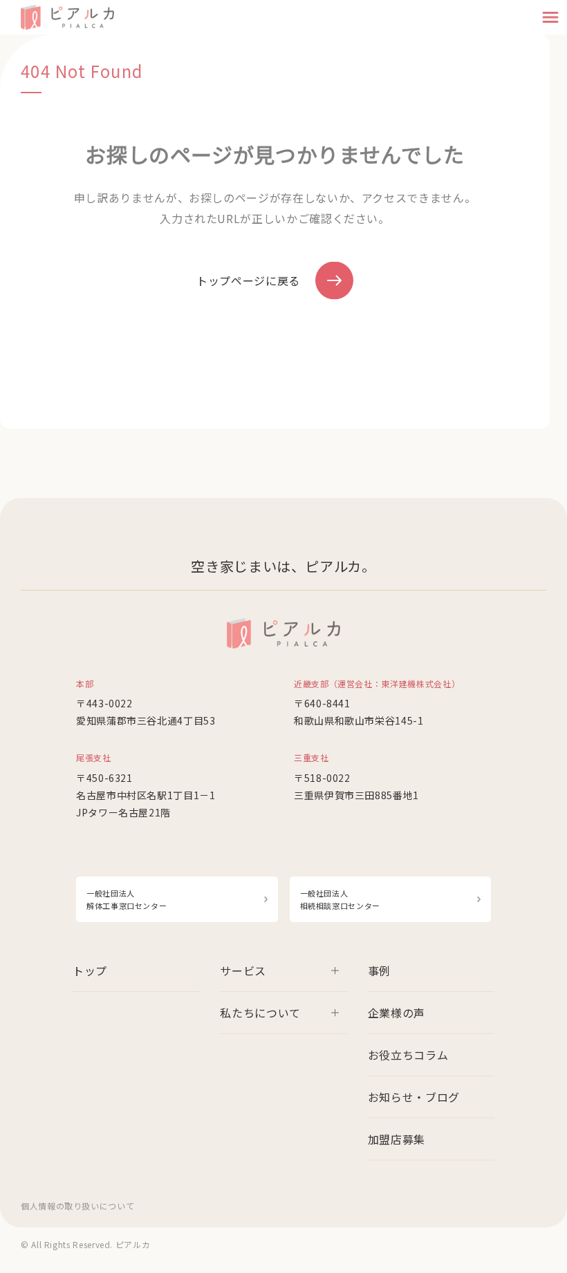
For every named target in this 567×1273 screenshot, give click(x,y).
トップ (90, 970)
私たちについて (260, 1012)
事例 (379, 970)
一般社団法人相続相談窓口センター (340, 899)
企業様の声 (396, 1012)
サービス (243, 970)
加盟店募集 (396, 1139)
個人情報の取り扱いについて (77, 1206)
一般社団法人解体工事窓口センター (126, 899)
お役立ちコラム (408, 1054)
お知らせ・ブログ (414, 1097)
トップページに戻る (248, 280)
